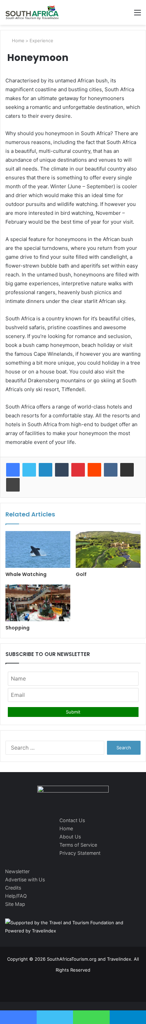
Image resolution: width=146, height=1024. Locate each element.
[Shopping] (37, 603)
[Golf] (108, 549)
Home (17, 40)
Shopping (17, 627)
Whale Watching (26, 574)
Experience (41, 40)
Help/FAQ (16, 896)
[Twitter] (29, 470)
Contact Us (72, 820)
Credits (13, 888)
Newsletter (17, 871)
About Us (70, 836)
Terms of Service (78, 845)
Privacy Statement (80, 853)
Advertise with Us (25, 879)
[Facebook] (13, 470)
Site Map (15, 904)
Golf (81, 574)
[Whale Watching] (37, 549)
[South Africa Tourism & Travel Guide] (32, 12)
